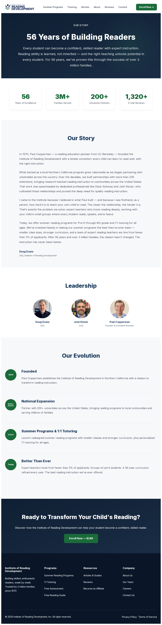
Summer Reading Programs (59, 575)
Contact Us (129, 595)
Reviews (109, 7)
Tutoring (72, 7)
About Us (128, 575)
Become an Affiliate (94, 588)
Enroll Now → (146, 7)
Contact (122, 7)
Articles (85, 7)
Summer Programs (53, 7)
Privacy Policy (129, 617)
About (97, 7)
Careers (127, 588)
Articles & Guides (93, 575)
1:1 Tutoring (50, 582)
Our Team (128, 582)
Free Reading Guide (54, 595)
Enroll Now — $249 (81, 538)
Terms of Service (147, 617)
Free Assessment (53, 588)
